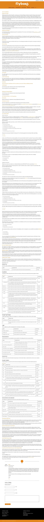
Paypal (4, 134)
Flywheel (21, 117)
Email (16, 489)
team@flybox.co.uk (13, 237)
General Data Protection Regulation (26, 104)
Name (16, 486)
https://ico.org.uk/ (31, 457)
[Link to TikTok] (42, 0)
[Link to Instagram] (41, 0)
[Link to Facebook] (40, 0)
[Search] (35, 7)
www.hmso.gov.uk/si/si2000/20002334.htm (12, 50)
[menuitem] (11, 7)
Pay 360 (26, 178)
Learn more (3, 363)
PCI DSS (14, 140)
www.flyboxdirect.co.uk (31, 116)
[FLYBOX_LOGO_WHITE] (22, 3)
